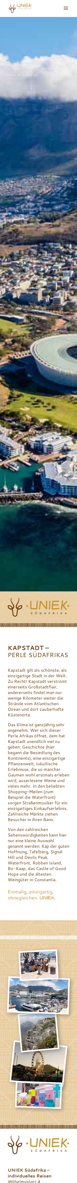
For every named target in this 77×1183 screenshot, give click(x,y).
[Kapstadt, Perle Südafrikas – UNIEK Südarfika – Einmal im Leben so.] (39, 977)
